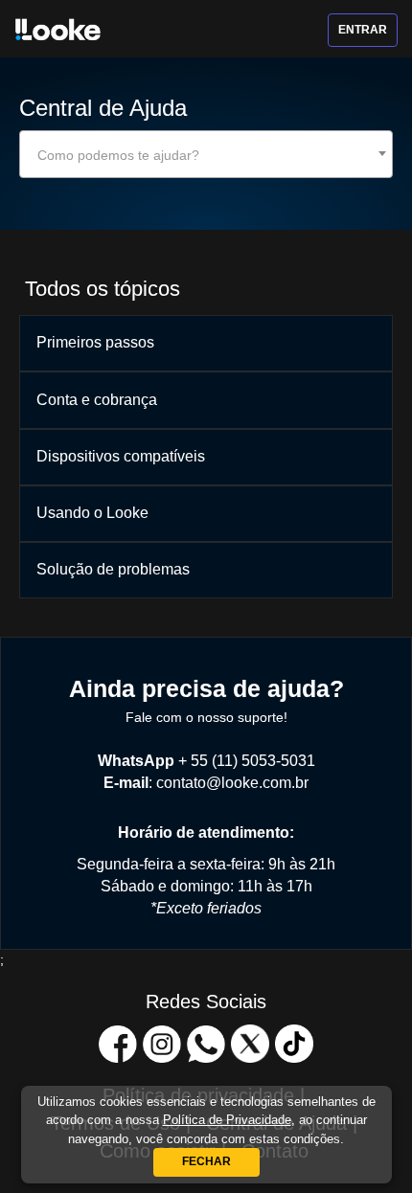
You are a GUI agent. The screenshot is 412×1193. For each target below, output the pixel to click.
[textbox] (206, 155)
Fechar (206, 1161)
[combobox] (206, 154)
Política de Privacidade (227, 1120)
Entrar (362, 29)
